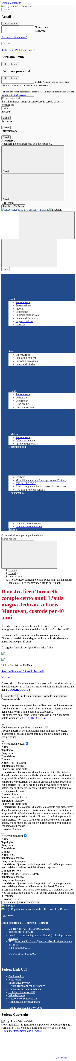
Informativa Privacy (19, 982)
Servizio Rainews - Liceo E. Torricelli (22, 671)
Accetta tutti (55, 696)
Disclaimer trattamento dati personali (21, 1030)
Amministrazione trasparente (24, 1001)
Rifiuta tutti (30, 696)
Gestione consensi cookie (22, 998)
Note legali (14, 979)
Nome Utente (42, 27)
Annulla (6, 206)
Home (11, 570)
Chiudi (6, 118)
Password (40, 30)
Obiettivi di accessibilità (21, 992)
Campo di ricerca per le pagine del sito (22, 535)
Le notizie (14, 576)
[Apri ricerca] (47, 225)
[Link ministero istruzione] (17, 6)
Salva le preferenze (29, 902)
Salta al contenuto (11, 2)
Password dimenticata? (14, 37)
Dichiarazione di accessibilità (24, 989)
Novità (12, 573)
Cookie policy (16, 976)
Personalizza (9, 696)
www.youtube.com (12, 835)
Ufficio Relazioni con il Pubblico (26, 985)
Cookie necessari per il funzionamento (23, 727)
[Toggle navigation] (29, 253)
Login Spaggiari (19, 95)
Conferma (19, 206)
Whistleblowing (17, 995)
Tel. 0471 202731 (23, 931)
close (5, 269)
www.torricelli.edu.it (13, 743)
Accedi (6, 9)
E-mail (38, 81)
